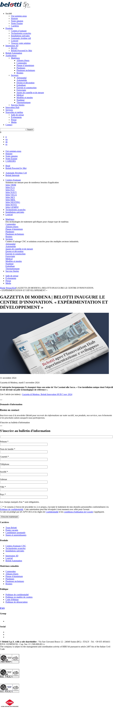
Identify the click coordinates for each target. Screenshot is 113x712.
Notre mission (17, 21)
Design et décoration (25, 83)
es (6, 144)
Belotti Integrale (12, 175)
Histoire (14, 18)
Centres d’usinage (19, 31)
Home (2, 288)
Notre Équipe (17, 23)
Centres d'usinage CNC (16, 546)
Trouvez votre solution (21, 43)
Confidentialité (52, 512)
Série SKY (10, 197)
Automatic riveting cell (21, 38)
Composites (22, 63)
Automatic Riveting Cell (16, 173)
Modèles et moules (25, 97)
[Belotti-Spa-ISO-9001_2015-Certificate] (9, 664)
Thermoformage (24, 102)
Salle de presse (17, 115)
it (6, 137)
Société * (4, 472)
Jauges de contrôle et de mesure (30, 92)
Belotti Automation (14, 53)
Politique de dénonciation (17, 602)
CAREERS (11, 161)
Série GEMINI (12, 207)
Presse (14, 120)
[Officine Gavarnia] (14, 621)
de (7, 142)
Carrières (15, 26)
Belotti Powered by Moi (21, 50)
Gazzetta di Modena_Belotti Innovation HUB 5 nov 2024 (47, 394)
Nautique (21, 100)
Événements (16, 117)
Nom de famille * (7, 449)
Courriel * (4, 456)
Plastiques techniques (26, 70)
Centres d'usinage (13, 180)
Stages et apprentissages (16, 535)
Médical (20, 95)
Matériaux (15, 58)
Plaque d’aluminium (25, 65)
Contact (9, 125)
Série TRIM (11, 185)
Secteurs (14, 75)
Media (14, 122)
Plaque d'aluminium (14, 229)
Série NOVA (11, 205)
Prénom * (4, 441)
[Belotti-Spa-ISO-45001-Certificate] (9, 693)
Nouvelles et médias (14, 112)
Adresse (3, 479)
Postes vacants (12, 530)
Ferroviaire (21, 90)
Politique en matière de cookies (19, 597)
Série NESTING (13, 202)
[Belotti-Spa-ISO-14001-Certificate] (9, 679)
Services (9, 110)
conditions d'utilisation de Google (78, 512)
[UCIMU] (9, 708)
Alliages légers (23, 60)
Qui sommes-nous (19, 16)
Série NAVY (11, 192)
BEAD (14, 48)
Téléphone (4, 464)
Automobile (22, 80)
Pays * (3, 494)
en (7, 139)
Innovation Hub (12, 107)
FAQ (2, 608)
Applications (11, 55)
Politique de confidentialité (11, 509)
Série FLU (10, 190)
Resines (20, 73)
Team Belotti (11, 527)
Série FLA (10, 187)
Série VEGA (11, 195)
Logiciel (14, 41)
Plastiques (21, 68)
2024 (13, 288)
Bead (8, 166)
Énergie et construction (27, 87)
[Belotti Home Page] (15, 9)
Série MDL (10, 200)
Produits (9, 28)
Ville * (3, 487)
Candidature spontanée (15, 532)
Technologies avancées (21, 33)
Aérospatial (21, 78)
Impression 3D (12, 45)
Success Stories (17, 105)
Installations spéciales (20, 36)
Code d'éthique (12, 599)
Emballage (21, 85)
